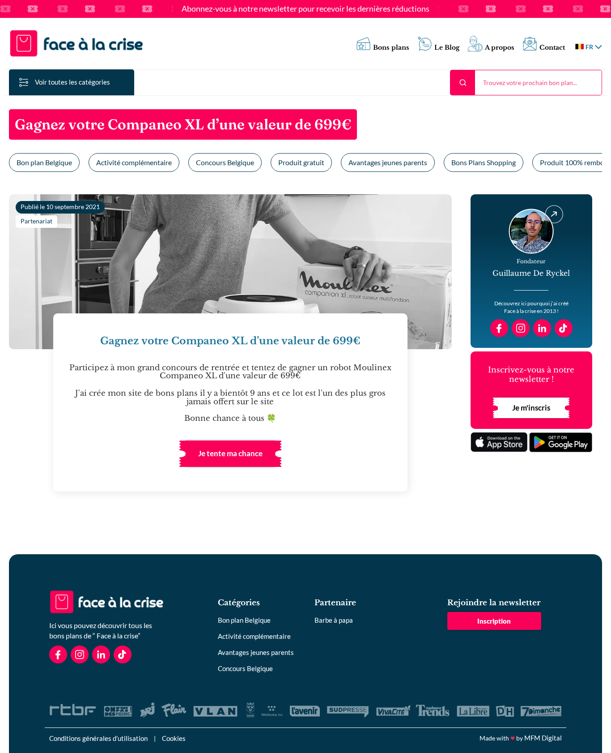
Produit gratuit (301, 162)
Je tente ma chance (230, 453)
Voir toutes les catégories (72, 82)
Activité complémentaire (134, 162)
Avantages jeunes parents (387, 162)
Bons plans (391, 47)
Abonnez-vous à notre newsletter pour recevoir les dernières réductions (305, 8)
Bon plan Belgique (44, 162)
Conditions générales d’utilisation (98, 738)
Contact (552, 47)
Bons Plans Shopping (483, 162)
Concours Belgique (225, 162)
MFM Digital (543, 738)
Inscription (494, 621)
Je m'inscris (531, 407)
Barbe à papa (333, 620)
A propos (499, 47)
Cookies (174, 738)
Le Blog (447, 47)
